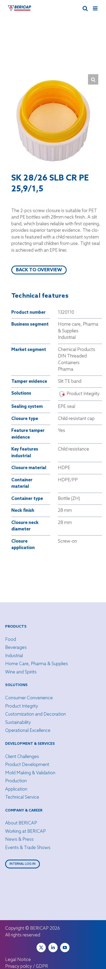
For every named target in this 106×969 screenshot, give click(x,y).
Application (16, 789)
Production (16, 781)
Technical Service (22, 797)
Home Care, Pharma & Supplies (36, 664)
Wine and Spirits (21, 672)
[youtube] (64, 947)
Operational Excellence (27, 730)
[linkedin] (53, 947)
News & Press (19, 839)
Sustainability (18, 722)
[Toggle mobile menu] (95, 8)
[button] (93, 79)
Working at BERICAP (25, 831)
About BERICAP (21, 823)
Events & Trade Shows (27, 848)
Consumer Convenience (29, 698)
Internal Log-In (23, 864)
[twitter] (41, 947)
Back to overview (39, 270)
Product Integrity (21, 706)
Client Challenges (22, 757)
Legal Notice (18, 960)
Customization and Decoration (35, 714)
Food (10, 639)
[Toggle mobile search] (85, 8)
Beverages (16, 647)
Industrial (14, 656)
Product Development (27, 765)
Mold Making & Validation (30, 773)
